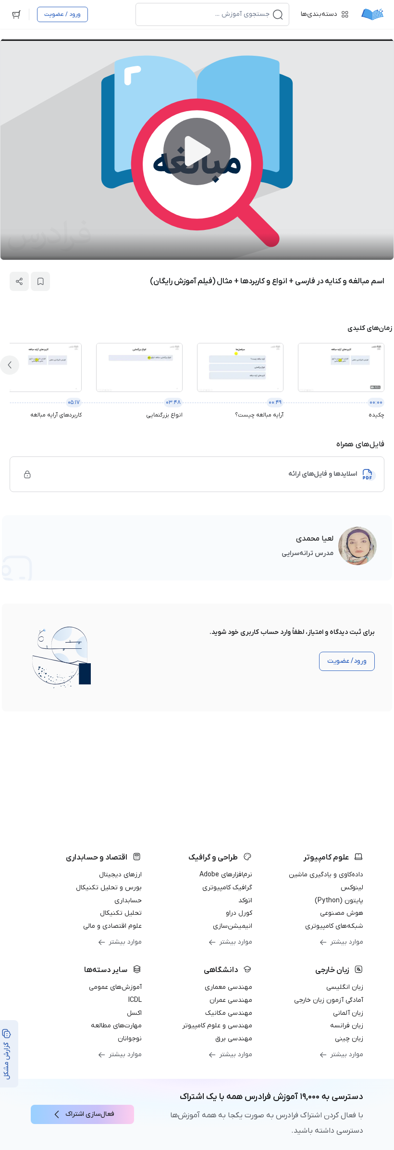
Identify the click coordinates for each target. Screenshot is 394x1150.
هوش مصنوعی (341, 913)
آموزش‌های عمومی (115, 987)
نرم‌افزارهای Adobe (225, 874)
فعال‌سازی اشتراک (89, 1114)
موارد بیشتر (346, 942)
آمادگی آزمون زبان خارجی (328, 1000)
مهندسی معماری (228, 987)
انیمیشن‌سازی (232, 926)
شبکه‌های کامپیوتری (334, 926)
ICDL (135, 1000)
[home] (372, 14)
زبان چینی (349, 1038)
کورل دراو (239, 913)
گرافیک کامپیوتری (227, 887)
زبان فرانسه (346, 1025)
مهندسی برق (233, 1038)
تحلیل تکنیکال (121, 913)
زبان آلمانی (348, 1013)
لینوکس (352, 887)
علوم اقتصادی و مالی (112, 926)
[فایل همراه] (27, 474)
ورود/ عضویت (347, 661)
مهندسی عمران (230, 1000)
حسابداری (128, 900)
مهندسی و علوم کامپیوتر (217, 1025)
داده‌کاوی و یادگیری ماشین (326, 874)
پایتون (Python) (339, 900)
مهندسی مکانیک (228, 1013)
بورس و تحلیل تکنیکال (109, 887)
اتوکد (245, 900)
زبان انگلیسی (344, 987)
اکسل (134, 1013)
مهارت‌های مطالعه (116, 1025)
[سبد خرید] (16, 14)
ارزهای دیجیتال (120, 874)
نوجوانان (130, 1038)
